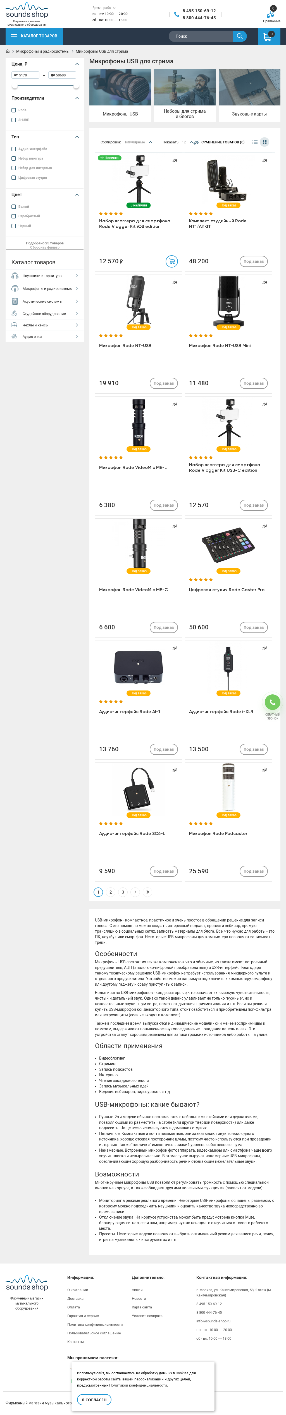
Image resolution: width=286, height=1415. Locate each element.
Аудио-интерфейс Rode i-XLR (221, 711)
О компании (77, 1290)
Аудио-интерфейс (32, 149)
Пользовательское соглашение (94, 1333)
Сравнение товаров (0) (223, 142)
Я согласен (94, 1399)
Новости (139, 1298)
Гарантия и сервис (83, 1316)
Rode (22, 110)
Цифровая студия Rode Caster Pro (226, 589)
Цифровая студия (32, 178)
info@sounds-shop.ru (213, 1321)
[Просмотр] (138, 179)
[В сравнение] (174, 159)
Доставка (75, 1298)
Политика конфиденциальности (95, 1324)
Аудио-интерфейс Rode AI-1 (129, 711)
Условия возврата (147, 1316)
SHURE (23, 120)
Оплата (73, 1307)
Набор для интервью (35, 168)
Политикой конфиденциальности (138, 1385)
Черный (24, 226)
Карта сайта (142, 1307)
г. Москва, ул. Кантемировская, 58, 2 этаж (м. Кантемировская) (234, 1292)
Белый (23, 207)
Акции (137, 1290)
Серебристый (29, 216)
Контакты (75, 1342)
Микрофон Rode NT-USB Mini (220, 345)
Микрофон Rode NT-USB (125, 345)
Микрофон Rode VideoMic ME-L (133, 467)
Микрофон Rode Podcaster (218, 833)
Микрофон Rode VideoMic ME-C (133, 589)
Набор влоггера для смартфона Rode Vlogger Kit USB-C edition (224, 467)
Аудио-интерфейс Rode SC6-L (132, 833)
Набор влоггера (30, 158)
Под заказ (254, 261)
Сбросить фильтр (44, 247)
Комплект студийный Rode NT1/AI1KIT (218, 223)
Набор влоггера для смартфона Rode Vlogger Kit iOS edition (134, 223)
